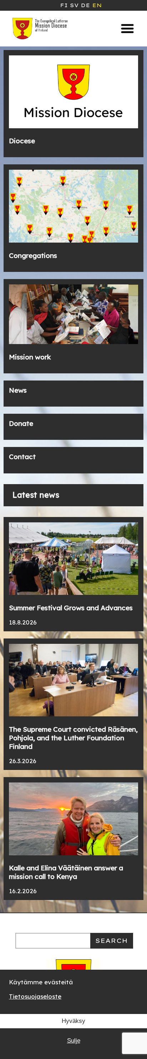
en (97, 5)
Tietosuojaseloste (35, 996)
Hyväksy (73, 1021)
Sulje (73, 1040)
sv (74, 5)
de (85, 5)
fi (64, 5)
